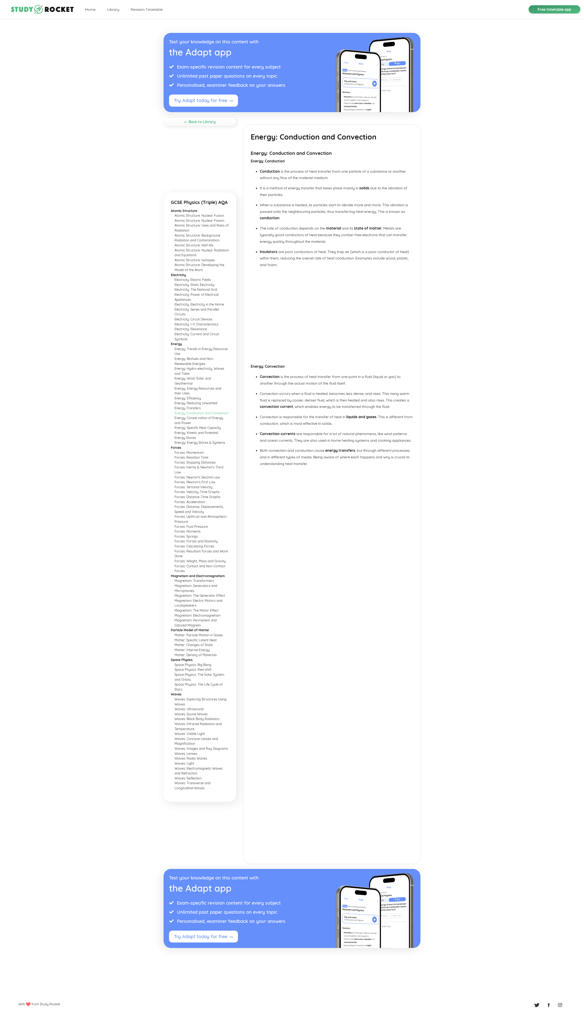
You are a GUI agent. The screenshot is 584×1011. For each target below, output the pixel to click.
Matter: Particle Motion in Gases (199, 635)
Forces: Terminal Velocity (193, 487)
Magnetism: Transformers (194, 581)
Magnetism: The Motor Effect (197, 610)
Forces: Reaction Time (191, 457)
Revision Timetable (147, 9)
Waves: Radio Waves (191, 758)
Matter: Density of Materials (196, 655)
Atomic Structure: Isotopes (195, 260)
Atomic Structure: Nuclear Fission (199, 221)
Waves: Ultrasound (189, 709)
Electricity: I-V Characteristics (197, 324)
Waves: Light (184, 763)
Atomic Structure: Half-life (194, 245)
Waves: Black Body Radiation (197, 719)
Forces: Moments (188, 531)
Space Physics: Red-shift (193, 670)
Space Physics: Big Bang (193, 665)
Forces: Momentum (189, 453)
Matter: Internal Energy (192, 650)
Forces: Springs (186, 536)
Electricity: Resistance (191, 329)
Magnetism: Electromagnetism (198, 615)
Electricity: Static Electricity (194, 285)
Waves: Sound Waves (191, 714)
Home (90, 9)
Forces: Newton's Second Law (197, 477)
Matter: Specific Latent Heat (196, 640)
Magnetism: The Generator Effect (200, 596)
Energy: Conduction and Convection (202, 413)
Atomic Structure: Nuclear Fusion (199, 216)
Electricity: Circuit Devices (193, 319)
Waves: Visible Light (190, 734)
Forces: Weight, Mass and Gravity (200, 561)
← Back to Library (200, 121)
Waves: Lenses (186, 754)
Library (113, 9)
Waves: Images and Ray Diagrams (201, 749)
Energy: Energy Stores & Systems (200, 443)
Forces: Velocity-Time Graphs (197, 492)
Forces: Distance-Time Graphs (197, 497)
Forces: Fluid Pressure (191, 527)
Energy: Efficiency (188, 398)
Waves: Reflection (188, 778)
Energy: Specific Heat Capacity (198, 428)
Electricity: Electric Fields (193, 280)
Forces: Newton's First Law (195, 482)
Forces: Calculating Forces (194, 546)
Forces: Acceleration (190, 502)
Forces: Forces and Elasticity (196, 541)
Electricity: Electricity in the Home (199, 304)
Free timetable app (554, 9)
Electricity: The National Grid (196, 290)
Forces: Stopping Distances (195, 462)
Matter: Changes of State (194, 645)
